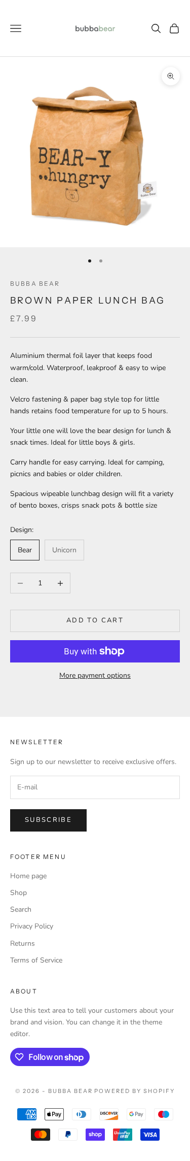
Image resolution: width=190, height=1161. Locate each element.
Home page (28, 876)
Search (20, 909)
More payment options (95, 675)
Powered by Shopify (134, 1090)
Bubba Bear (35, 283)
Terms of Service (36, 960)
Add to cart (95, 620)
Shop (18, 893)
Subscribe (48, 819)
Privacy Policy (31, 926)
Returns (22, 943)
